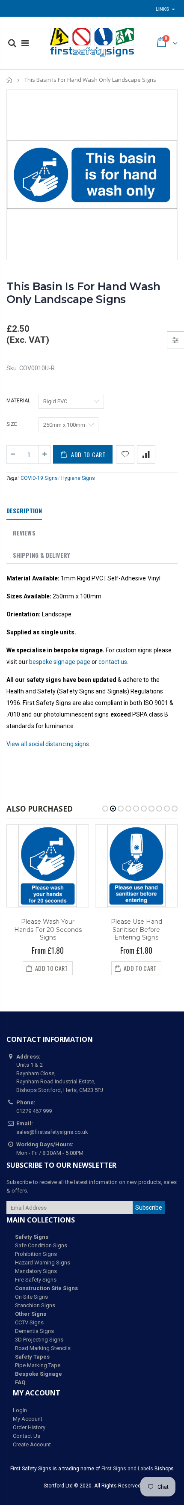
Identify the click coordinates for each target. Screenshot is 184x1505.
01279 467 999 (34, 1111)
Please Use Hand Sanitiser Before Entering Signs (136, 930)
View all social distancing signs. (48, 744)
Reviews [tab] (24, 532)
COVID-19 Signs (39, 478)
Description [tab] (24, 510)
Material (18, 401)
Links (162, 9)
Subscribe (148, 1207)
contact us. (113, 661)
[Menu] (25, 43)
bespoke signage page (59, 661)
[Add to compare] (146, 454)
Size (11, 424)
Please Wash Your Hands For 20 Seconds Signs (48, 930)
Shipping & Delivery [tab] (41, 554)
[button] (105, 808)
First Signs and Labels (127, 1469)
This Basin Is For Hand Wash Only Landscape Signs (83, 293)
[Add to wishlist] (125, 454)
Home (9, 80)
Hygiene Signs (78, 478)
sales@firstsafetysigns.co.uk (52, 1132)
